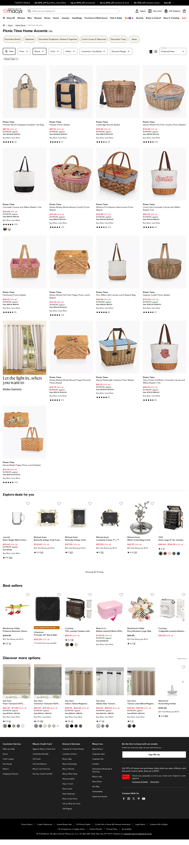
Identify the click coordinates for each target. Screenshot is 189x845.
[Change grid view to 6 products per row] (155, 51)
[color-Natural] (76, 644)
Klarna (5, 754)
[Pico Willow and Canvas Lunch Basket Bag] (118, 262)
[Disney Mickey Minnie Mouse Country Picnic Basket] (71, 174)
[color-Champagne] (169, 553)
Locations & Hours (69, 754)
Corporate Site (97, 759)
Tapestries (29, 39)
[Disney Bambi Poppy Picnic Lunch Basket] (24, 432)
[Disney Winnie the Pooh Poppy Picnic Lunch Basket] (71, 262)
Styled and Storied (99, 796)
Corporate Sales (98, 754)
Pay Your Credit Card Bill (42, 774)
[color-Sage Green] (49, 726)
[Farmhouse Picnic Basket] (24, 262)
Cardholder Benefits (40, 754)
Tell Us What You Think (71, 804)
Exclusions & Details (140, 782)
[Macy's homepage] (4, 26)
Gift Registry (67, 809)
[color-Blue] (178, 553)
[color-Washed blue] (107, 726)
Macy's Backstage (69, 764)
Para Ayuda (7, 764)
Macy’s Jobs (97, 777)
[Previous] (6, 92)
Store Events (67, 789)
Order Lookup (8, 759)
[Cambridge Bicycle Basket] (118, 91)
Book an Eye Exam (69, 799)
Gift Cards (37, 759)
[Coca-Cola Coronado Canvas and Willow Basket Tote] (164, 174)
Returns (6, 769)
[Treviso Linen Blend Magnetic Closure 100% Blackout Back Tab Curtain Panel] (141, 681)
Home (10, 25)
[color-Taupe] (67, 726)
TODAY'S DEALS (22, 3)
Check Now (154, 782)
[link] (24, 132)
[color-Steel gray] (18, 726)
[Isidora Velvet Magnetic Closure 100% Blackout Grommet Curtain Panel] (79, 681)
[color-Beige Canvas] (9, 229)
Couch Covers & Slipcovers (94, 39)
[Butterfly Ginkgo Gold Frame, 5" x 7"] (48, 518)
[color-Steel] (5, 726)
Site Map (95, 787)
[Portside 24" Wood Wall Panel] (48, 609)
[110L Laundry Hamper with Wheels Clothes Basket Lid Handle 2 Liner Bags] (79, 609)
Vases (134, 39)
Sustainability (97, 792)
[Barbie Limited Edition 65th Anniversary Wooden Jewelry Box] (110, 609)
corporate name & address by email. (137, 834)
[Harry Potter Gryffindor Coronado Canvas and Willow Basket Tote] (164, 347)
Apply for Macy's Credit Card (44, 749)
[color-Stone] (102, 726)
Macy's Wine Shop (69, 774)
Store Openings (68, 794)
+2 (58, 726)
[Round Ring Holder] (172, 681)
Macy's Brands (68, 769)
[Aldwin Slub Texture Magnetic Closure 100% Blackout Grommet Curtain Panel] (110, 681)
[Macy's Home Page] (12, 11)
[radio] (5, 229)
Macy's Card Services (41, 769)
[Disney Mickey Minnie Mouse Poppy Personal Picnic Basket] (71, 347)
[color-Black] (160, 553)
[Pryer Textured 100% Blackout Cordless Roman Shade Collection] (17, 681)
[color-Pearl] (98, 726)
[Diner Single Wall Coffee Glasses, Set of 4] (17, 518)
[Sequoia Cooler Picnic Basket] (164, 262)
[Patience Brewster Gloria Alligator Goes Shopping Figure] (17, 609)
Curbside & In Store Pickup (73, 749)
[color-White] (22, 726)
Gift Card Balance (40, 764)
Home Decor (20, 25)
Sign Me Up (154, 754)
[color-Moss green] (129, 726)
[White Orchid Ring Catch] (141, 518)
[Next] (43, 92)
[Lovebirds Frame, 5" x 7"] (110, 518)
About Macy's (97, 749)
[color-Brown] (165, 553)
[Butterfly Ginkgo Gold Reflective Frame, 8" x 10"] (79, 518)
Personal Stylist (68, 779)
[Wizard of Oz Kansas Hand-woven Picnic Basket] (118, 174)
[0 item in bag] (184, 11)
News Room (97, 782)
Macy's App (67, 759)
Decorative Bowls (12, 39)
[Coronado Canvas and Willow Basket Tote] (24, 174)
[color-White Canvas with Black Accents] (5, 229)
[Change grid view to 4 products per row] (151, 52)
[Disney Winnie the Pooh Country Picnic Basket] (164, 91)
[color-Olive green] (80, 726)
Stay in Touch (67, 784)
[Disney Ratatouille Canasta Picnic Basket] (118, 347)
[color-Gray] (36, 726)
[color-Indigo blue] (76, 726)
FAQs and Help (9, 749)
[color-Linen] (45, 726)
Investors (95, 764)
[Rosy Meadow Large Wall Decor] (141, 609)
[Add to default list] (27, 503)
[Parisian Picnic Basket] (71, 91)
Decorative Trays (118, 39)
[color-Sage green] (13, 726)
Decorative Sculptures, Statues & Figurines (58, 39)
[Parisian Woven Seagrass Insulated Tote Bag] (24, 91)
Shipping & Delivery (10, 774)
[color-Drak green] (174, 553)
